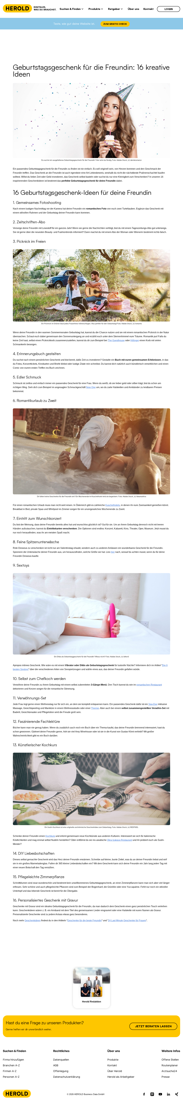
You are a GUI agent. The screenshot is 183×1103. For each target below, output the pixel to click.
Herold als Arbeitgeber (120, 1076)
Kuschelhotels (112, 505)
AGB (55, 1065)
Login (169, 9)
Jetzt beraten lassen (153, 1026)
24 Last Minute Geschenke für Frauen (127, 920)
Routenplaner (170, 1065)
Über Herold (114, 1071)
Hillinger (134, 340)
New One (91, 387)
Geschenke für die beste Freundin (84, 920)
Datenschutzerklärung (66, 1076)
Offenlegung (60, 1071)
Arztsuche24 (169, 1071)
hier (113, 552)
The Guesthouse (116, 340)
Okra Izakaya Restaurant (119, 840)
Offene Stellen (170, 1059)
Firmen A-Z (9, 1071)
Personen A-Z (11, 1076)
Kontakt (112, 1065)
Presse (166, 1076)
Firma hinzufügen (13, 1059)
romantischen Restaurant (149, 685)
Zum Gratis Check (115, 23)
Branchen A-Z (11, 1065)
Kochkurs (50, 836)
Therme (95, 708)
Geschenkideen (33, 920)
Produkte (112, 1059)
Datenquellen (61, 1059)
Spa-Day (152, 704)
